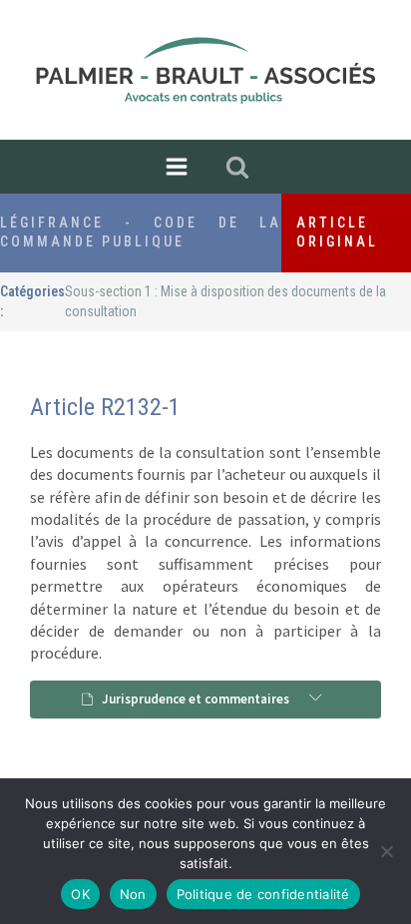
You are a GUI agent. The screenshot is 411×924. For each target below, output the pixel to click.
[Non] (386, 851)
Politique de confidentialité (263, 894)
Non (133, 894)
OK (80, 894)
